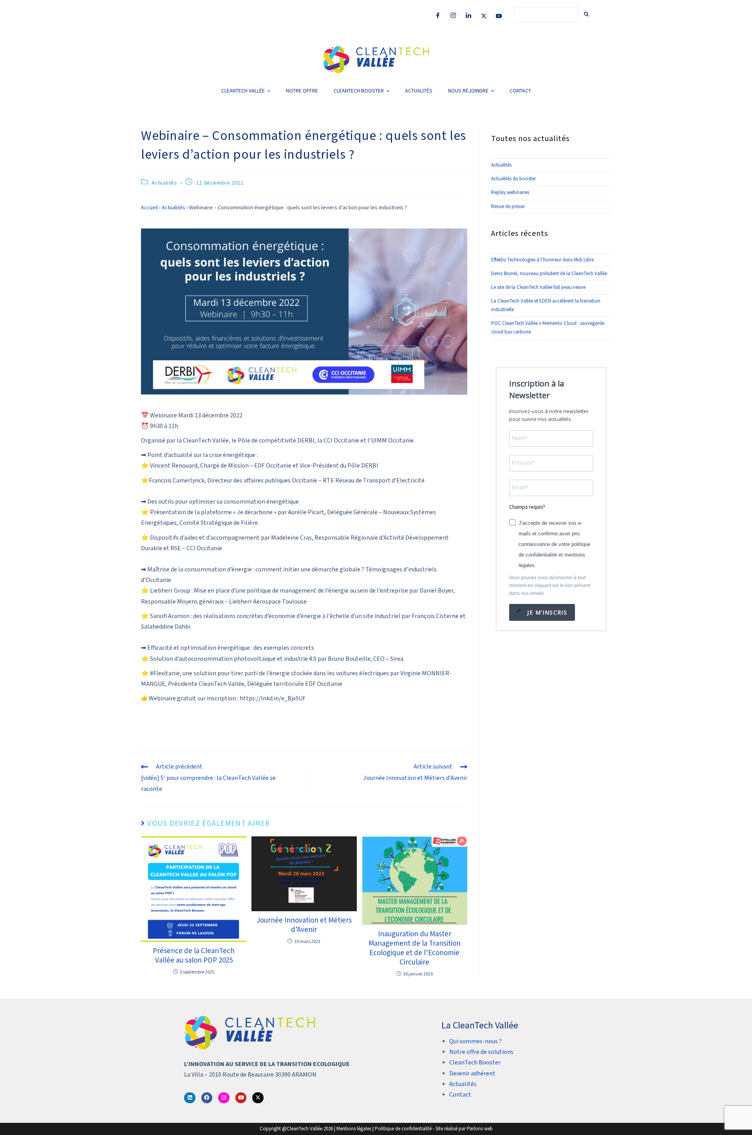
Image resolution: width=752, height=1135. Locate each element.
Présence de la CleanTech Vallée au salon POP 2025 (194, 955)
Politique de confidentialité (403, 1129)
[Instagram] (453, 15)
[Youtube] (499, 15)
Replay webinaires (510, 192)
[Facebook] (438, 15)
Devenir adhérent (472, 1074)
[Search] (586, 14)
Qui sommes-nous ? (475, 1041)
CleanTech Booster (475, 1063)
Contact (460, 1095)
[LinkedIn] (468, 15)
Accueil (149, 207)
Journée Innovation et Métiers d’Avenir (304, 925)
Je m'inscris (546, 612)
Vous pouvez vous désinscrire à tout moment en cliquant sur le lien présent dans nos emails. (549, 586)
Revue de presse (507, 206)
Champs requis (526, 507)
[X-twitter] (258, 1098)
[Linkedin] (189, 1098)
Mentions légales (353, 1129)
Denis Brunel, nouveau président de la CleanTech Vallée (549, 273)
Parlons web (480, 1129)
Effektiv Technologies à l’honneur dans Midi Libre (542, 260)
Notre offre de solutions (481, 1052)
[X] (484, 15)
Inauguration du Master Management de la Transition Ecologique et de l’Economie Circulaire (415, 948)
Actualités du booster (513, 179)
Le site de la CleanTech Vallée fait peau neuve (538, 287)
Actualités (164, 183)
